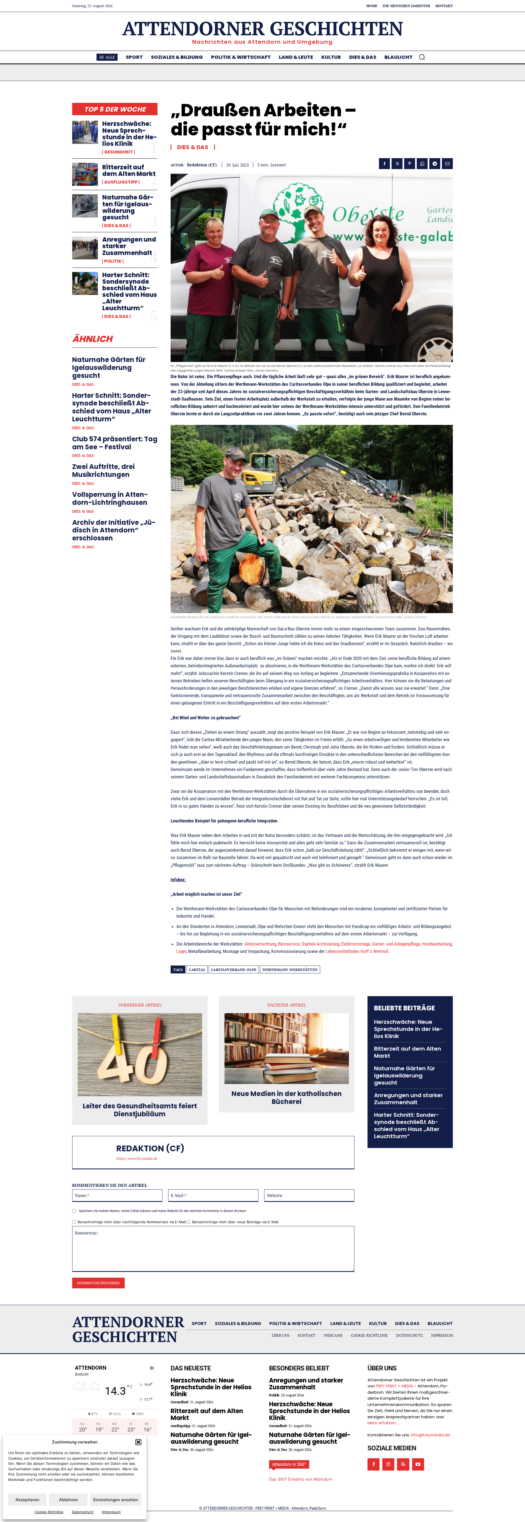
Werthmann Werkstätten (290, 969)
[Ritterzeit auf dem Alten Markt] (85, 174)
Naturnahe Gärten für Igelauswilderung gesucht (128, 207)
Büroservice (289, 944)
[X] (397, 163)
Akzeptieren (27, 1499)
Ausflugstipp (121, 182)
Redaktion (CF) (202, 164)
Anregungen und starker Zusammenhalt (408, 1098)
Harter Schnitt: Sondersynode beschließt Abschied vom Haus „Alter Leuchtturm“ (129, 291)
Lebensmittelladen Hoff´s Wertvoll (357, 951)
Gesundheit (118, 152)
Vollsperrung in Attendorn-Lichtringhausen (110, 498)
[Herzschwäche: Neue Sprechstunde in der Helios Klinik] (85, 132)
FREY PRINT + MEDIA (394, 1386)
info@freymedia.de (430, 1435)
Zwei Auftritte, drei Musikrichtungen (103, 470)
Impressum (111, 1512)
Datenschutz (83, 1512)
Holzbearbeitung (437, 944)
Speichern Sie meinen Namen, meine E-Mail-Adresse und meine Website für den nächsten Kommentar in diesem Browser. (162, 1211)
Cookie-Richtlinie (49, 1512)
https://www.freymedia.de (136, 1158)
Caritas (197, 969)
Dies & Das (116, 226)
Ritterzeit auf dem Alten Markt (129, 170)
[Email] (447, 163)
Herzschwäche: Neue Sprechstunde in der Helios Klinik (129, 134)
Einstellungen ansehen (115, 1499)
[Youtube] (418, 1464)
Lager (181, 951)
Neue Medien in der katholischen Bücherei (287, 1098)
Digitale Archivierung (320, 944)
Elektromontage (355, 944)
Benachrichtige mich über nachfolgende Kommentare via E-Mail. (132, 1222)
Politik (112, 261)
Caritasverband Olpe (234, 969)
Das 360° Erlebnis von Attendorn (300, 1479)
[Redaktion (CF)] (97, 1152)
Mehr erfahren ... (383, 1423)
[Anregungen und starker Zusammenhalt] (85, 247)
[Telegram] (434, 163)
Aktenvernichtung (260, 944)
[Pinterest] (409, 163)
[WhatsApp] (422, 163)
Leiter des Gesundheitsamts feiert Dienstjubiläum (140, 1110)
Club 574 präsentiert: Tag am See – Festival (115, 442)
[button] (138, 1442)
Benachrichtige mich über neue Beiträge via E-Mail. (235, 1222)
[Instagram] (388, 1464)
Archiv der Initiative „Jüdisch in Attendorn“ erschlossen (114, 530)
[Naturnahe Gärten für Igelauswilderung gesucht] (85, 205)
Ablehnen (68, 1499)
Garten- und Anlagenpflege (396, 944)
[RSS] (403, 1464)
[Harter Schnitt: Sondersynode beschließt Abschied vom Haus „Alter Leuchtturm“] (85, 283)
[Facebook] (384, 163)
